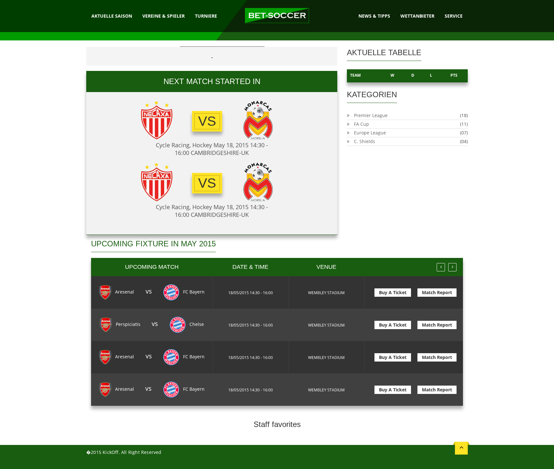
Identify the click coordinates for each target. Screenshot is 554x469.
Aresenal (124, 292)
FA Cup (361, 124)
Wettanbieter (417, 16)
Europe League (370, 133)
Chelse (196, 324)
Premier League (371, 115)
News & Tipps (374, 16)
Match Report (437, 292)
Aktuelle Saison (111, 16)
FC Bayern (193, 292)
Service (454, 16)
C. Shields (364, 141)
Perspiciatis (127, 324)
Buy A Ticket (393, 292)
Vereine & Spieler (163, 16)
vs (207, 121)
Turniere (206, 16)
